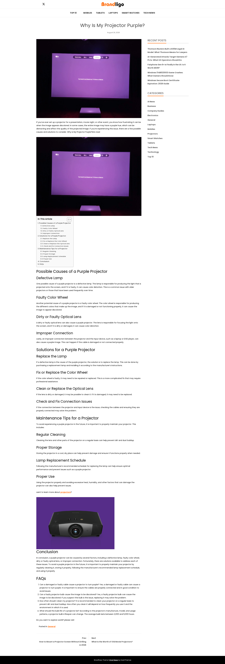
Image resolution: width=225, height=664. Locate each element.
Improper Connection (51, 233)
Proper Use (47, 259)
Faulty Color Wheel (50, 228)
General (51, 626)
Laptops (113, 12)
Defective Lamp (48, 226)
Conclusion (44, 261)
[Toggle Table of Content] (68, 219)
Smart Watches (130, 12)
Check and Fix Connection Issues (55, 246)
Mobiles (87, 12)
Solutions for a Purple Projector (52, 236)
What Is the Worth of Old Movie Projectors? (112, 640)
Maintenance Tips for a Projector (53, 249)
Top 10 (73, 12)
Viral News (113, 660)
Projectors (153, 133)
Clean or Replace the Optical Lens (56, 244)
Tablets (100, 12)
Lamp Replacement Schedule (54, 256)
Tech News (149, 12)
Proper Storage (49, 254)
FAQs (42, 264)
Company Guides (156, 111)
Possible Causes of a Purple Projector (55, 223)
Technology (153, 152)
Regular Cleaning (49, 251)
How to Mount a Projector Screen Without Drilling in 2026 (62, 641)
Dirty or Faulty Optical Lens (53, 231)
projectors (65, 492)
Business (152, 106)
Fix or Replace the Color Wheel (55, 241)
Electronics (153, 115)
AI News (151, 101)
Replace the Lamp (50, 238)
